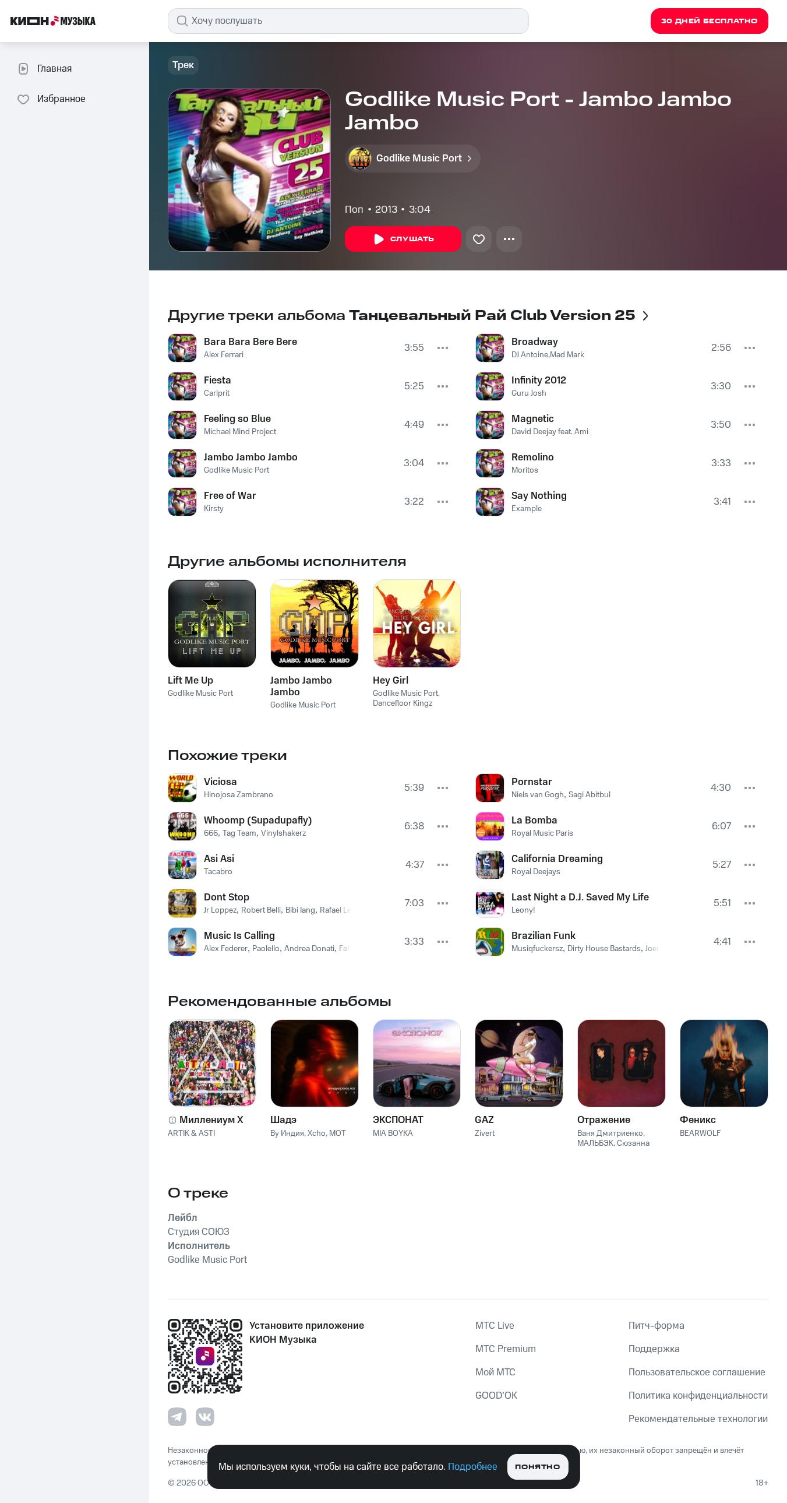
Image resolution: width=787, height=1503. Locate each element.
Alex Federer (226, 949)
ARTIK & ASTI (191, 1133)
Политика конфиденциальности (698, 1396)
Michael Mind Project (240, 432)
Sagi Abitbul (589, 795)
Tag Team (239, 833)
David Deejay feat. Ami (549, 432)
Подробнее (472, 1467)
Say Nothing (539, 496)
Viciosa (220, 782)
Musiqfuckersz (537, 949)
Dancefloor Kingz (402, 703)
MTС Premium (505, 1349)
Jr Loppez (220, 910)
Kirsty (214, 509)
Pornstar (531, 782)
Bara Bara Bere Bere (250, 342)
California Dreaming (557, 859)
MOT (337, 1133)
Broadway (534, 342)
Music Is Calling (239, 936)
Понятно (537, 1467)
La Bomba (534, 821)
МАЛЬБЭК (595, 1143)
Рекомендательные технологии (698, 1419)
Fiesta (217, 381)
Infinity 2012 (538, 381)
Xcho (317, 1133)
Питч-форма (656, 1326)
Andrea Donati (309, 949)
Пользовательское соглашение (697, 1372)
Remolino (532, 457)
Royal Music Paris (542, 833)
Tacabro (218, 872)
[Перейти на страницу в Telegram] (177, 1416)
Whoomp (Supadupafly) (258, 821)
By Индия (287, 1133)
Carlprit (217, 393)
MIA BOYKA (393, 1133)
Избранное (61, 99)
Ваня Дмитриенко (610, 1133)
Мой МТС (495, 1372)
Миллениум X (211, 1120)
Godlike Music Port (236, 470)
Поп (354, 210)
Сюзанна (633, 1143)
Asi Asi (219, 859)
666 (211, 833)
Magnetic (532, 419)
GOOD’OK (496, 1396)
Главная (54, 69)
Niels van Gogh (537, 795)
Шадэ (283, 1120)
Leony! (523, 910)
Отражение (603, 1120)
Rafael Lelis (339, 910)
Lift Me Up (190, 681)
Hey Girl (390, 681)
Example (526, 509)
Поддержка (654, 1349)
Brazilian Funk (543, 936)
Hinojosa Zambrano (238, 795)
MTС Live (494, 1326)
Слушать (412, 239)
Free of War (230, 496)
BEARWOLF (700, 1133)
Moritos (524, 470)
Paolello (266, 949)
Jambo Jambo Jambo (251, 457)
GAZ (484, 1120)
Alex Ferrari (223, 355)
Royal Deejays (535, 872)
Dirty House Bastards (604, 949)
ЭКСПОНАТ (398, 1120)
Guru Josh (528, 393)
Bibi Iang (300, 910)
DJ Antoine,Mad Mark (547, 355)
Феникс (698, 1120)
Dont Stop (226, 897)
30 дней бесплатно (709, 21)
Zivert (485, 1133)
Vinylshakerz (283, 833)
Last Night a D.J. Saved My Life (580, 897)
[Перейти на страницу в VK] (205, 1416)
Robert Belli (261, 910)
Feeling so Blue (237, 419)
